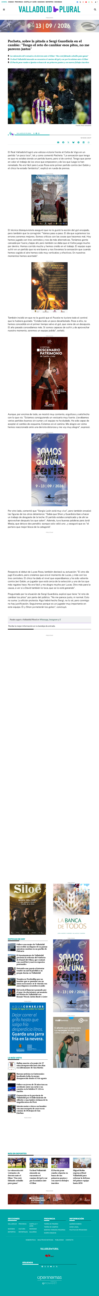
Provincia (19, 2)
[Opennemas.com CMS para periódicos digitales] (49, 1280)
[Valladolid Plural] (49, 9)
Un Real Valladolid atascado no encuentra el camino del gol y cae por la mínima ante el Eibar (49, 59)
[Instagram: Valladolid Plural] (39, 133)
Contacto (69, 1240)
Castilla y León (30, 2)
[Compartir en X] (68, 142)
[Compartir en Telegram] (78, 142)
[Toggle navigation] (4, 9)
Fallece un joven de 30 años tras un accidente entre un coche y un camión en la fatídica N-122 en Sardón (32, 1087)
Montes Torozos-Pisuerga (54, 1230)
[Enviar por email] (58, 142)
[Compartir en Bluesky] (73, 142)
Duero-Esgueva (50, 1233)
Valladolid (12, 1224)
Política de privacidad (78, 1230)
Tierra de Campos (51, 1227)
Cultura (22, 1229)
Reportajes (23, 1232)
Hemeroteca (31, 1240)
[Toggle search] (95, 9)
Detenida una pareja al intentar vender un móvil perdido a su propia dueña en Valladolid (30, 970)
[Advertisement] (49, 550)
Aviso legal (74, 1227)
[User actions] (96, 2)
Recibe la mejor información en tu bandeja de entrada (31, 626)
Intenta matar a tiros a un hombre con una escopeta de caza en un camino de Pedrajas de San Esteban (31, 1109)
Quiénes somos (75, 1224)
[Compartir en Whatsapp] (88, 142)
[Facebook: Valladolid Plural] (36, 133)
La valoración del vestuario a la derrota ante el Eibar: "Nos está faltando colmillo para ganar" (49, 56)
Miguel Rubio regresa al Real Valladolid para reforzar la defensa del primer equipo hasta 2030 (81, 1177)
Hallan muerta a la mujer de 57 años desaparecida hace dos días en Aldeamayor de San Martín (31, 1065)
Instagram (53, 619)
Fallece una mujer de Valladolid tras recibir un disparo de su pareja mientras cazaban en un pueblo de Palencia (32, 947)
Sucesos (41, 2)
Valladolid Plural (24, 133)
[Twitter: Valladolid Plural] (34, 133)
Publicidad (59, 1240)
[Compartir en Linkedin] (83, 142)
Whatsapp (44, 619)
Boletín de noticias (45, 1240)
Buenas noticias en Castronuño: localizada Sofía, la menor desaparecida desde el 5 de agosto (32, 1076)
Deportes (49, 2)
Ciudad (11, 2)
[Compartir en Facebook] (63, 142)
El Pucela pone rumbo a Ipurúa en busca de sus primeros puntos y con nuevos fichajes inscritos (49, 62)
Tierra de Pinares (51, 1224)
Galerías (33, 1232)
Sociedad (58, 2)
